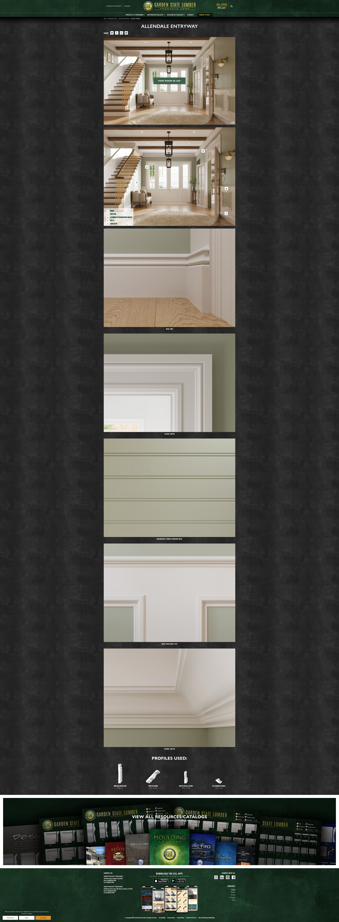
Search (231, 6)
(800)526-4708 (112, 880)
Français (233, 895)
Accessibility (162, 918)
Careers (127, 6)
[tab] (135, 15)
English (233, 889)
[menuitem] (222, 6)
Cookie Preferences (191, 918)
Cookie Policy (180, 918)
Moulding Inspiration (124, 18)
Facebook (233, 877)
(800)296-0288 (112, 891)
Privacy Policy (171, 918)
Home (105, 18)
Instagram (216, 877)
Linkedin (222, 877)
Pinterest (227, 877)
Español (233, 892)
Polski (233, 900)
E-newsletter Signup (113, 6)
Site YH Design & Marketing (206, 918)
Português (232, 897)
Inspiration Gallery (112, 18)
